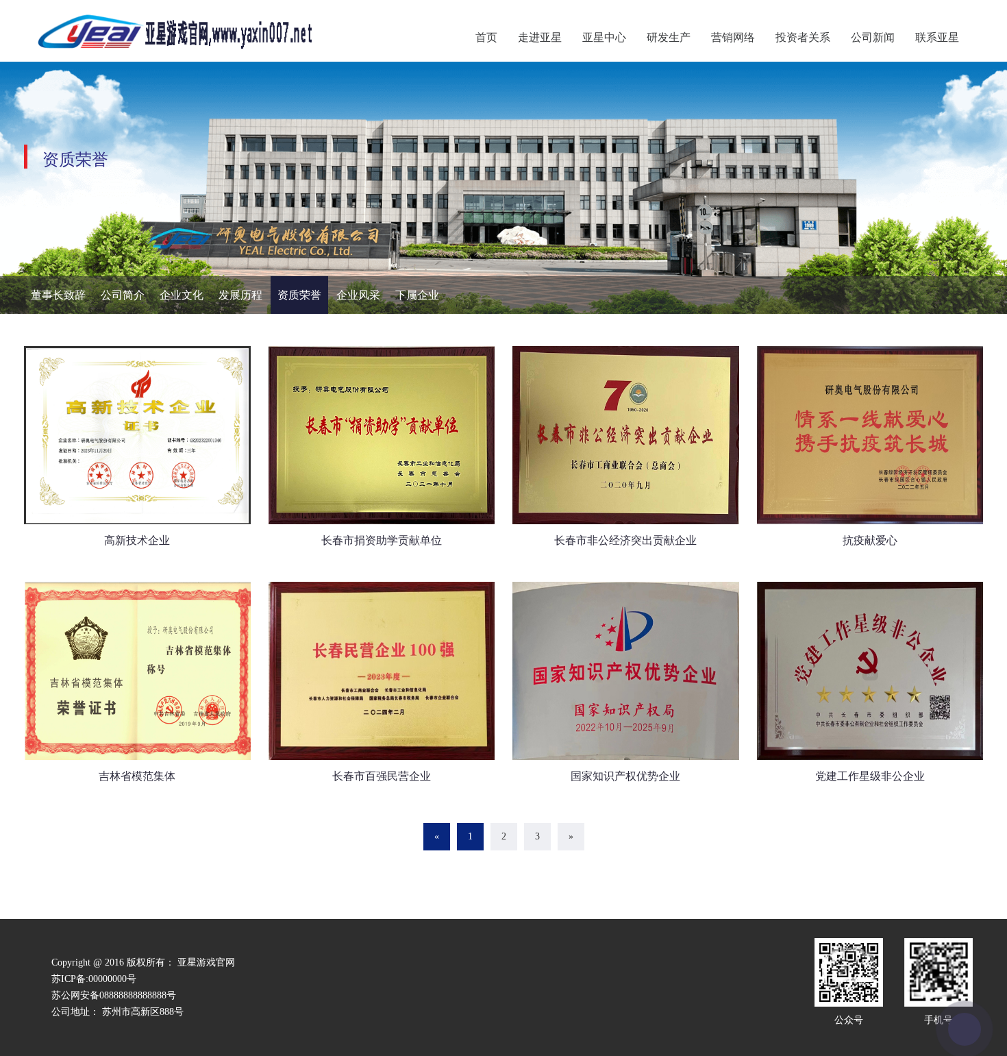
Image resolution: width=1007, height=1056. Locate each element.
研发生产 (669, 37)
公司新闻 (873, 37)
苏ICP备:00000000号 (93, 979)
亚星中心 (604, 37)
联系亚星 (937, 37)
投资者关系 (802, 37)
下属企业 (417, 295)
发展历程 (240, 295)
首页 (486, 37)
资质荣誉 (299, 295)
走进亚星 (540, 37)
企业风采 (358, 295)
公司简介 (123, 295)
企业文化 (181, 295)
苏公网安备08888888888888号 (113, 995)
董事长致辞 (58, 295)
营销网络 (733, 37)
